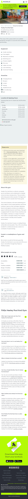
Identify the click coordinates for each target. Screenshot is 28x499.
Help (21, 470)
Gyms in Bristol (7, 473)
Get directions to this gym (9, 119)
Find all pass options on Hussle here (13, 353)
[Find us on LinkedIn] (16, 468)
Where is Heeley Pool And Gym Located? (11, 358)
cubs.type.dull (6, 121)
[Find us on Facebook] (10, 468)
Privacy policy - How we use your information (17, 483)
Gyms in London (7, 470)
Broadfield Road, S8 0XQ (7, 29)
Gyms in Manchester (7, 475)
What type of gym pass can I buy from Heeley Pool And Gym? (11, 317)
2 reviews (10, 32)
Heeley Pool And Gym (7, 322)
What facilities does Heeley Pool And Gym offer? (12, 394)
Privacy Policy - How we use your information (21, 476)
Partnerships (21, 480)
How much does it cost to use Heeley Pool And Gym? (11, 342)
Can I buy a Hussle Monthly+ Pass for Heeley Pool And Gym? (12, 370)
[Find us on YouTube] (18, 468)
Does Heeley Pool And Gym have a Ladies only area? (11, 414)
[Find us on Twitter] (12, 468)
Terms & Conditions (21, 473)
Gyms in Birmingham (7, 477)
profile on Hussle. (18, 408)
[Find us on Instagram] (14, 468)
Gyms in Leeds (7, 480)
